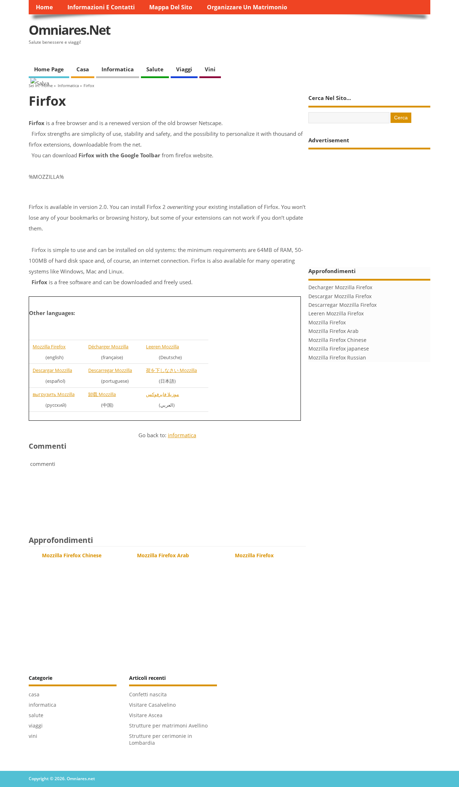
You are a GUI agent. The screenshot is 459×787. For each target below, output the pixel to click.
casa (82, 69)
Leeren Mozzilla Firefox (336, 313)
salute (155, 69)
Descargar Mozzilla (52, 370)
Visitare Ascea (145, 715)
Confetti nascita (148, 694)
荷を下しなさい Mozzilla (171, 370)
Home (44, 7)
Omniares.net (69, 30)
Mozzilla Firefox (49, 346)
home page (49, 69)
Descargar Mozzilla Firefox (340, 296)
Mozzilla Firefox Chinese (71, 555)
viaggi (184, 69)
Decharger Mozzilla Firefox (340, 287)
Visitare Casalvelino (152, 705)
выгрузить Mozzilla (54, 394)
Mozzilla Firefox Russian (337, 357)
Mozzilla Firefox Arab (163, 555)
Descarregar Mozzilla (110, 370)
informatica (117, 69)
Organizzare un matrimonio (247, 7)
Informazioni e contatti (101, 7)
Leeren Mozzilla (162, 346)
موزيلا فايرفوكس (162, 394)
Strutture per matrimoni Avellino (168, 725)
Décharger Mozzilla (108, 346)
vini (210, 69)
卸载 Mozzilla (102, 394)
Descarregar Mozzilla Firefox (342, 305)
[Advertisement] (299, 36)
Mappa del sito (170, 7)
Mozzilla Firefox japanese (338, 348)
